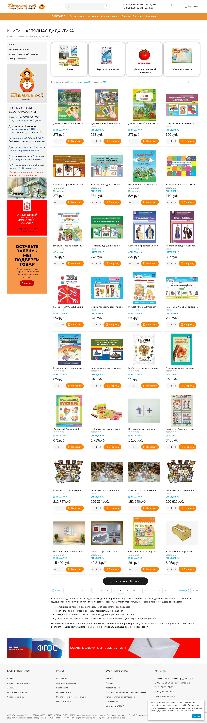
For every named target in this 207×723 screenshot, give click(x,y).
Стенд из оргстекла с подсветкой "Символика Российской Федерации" (106, 551)
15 (165, 590)
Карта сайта (62, 687)
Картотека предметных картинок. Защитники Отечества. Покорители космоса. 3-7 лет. (106, 368)
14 (159, 590)
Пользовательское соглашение (120, 697)
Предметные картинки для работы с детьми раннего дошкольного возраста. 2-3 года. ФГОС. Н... (181, 123)
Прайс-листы (111, 701)
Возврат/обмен (112, 687)
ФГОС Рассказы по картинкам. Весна (142, 551)
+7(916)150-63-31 (133, 7)
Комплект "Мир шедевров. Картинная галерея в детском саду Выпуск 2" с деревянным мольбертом (182, 490)
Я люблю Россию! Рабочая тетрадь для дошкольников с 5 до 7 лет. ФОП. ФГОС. (68, 245)
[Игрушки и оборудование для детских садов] (27, 6)
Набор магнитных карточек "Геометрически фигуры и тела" (105, 429)
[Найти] (106, 6)
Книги (70, 69)
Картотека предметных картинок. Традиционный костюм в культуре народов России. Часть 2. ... (181, 245)
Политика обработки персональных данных (126, 692)
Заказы (10, 687)
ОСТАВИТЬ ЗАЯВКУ (114, 706)
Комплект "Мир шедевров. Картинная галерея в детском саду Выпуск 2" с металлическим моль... (69, 490)
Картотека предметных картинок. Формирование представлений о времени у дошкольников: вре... (106, 184)
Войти (10, 678)
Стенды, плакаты (182, 69)
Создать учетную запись (19, 683)
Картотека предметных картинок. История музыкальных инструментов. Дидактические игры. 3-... (69, 184)
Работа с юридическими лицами (71, 697)
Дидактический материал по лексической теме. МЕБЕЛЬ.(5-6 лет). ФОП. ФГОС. (106, 123)
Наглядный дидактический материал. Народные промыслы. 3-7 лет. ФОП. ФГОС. (105, 245)
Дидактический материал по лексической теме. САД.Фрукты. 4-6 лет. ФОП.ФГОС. (68, 123)
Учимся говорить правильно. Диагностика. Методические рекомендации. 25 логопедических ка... (107, 307)
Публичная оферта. (73, 718)
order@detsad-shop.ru (165, 691)
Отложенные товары (17, 692)
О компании (62, 678)
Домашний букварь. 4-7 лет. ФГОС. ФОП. (68, 429)
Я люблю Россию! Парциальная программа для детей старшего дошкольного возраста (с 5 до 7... (143, 184)
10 (133, 590)
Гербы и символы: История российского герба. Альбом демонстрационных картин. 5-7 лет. (143, 368)
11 (140, 590)
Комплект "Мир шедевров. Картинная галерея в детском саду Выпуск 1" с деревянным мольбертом (144, 490)
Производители (63, 692)
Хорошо (196, 716)
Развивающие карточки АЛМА (179, 551)
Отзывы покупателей (66, 683)
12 (146, 590)
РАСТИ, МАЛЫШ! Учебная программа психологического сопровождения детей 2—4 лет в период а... (144, 307)
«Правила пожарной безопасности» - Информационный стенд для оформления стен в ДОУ (69, 551)
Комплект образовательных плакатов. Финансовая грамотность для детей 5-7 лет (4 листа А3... (181, 429)
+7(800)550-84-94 (133, 4)
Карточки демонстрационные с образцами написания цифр (143, 429)
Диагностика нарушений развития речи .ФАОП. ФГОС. (181, 368)
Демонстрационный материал (145, 71)
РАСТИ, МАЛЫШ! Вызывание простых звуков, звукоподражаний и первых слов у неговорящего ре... (181, 307)
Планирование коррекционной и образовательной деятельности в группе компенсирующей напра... (68, 368)
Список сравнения (15, 697)
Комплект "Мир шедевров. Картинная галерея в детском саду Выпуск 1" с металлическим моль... (106, 490)
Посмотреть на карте (165, 696)
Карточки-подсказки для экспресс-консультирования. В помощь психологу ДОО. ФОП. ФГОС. (181, 184)
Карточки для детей (107, 69)
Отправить (27, 283)
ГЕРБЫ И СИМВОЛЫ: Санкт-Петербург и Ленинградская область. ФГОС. (68, 307)
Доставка (110, 683)
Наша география (64, 701)
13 (152, 590)
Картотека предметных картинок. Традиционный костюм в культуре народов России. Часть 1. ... (143, 245)
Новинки (109, 678)
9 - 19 (195, 590)
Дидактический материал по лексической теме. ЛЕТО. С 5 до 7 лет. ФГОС (143, 123)
